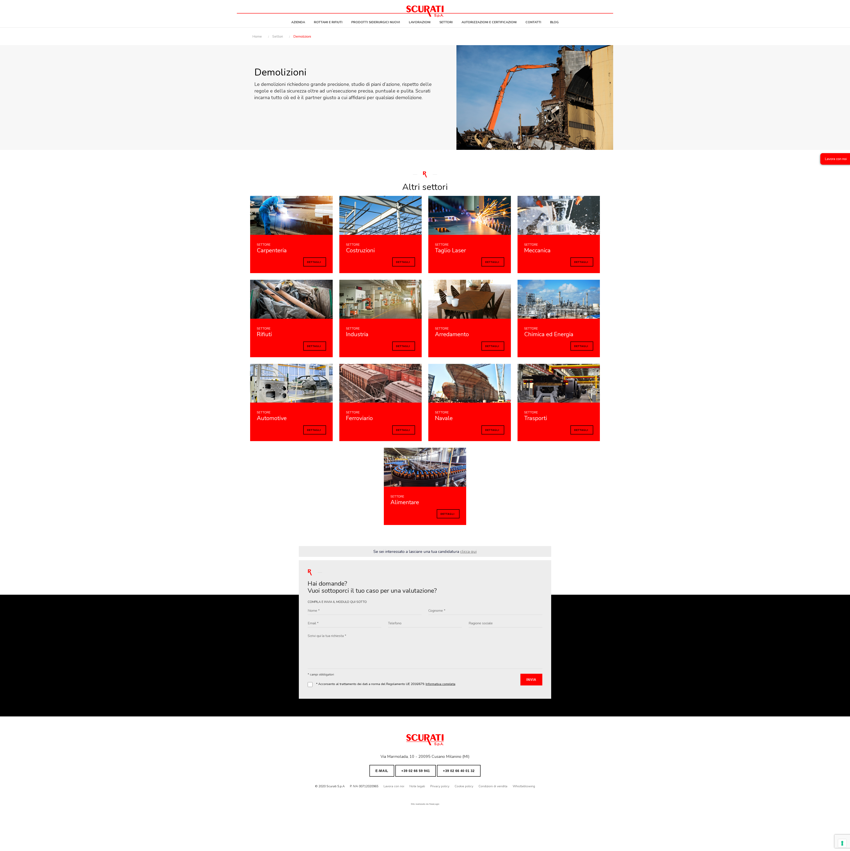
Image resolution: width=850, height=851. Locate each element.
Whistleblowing (524, 786)
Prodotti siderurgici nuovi (375, 22)
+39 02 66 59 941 (415, 771)
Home (257, 36)
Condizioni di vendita (493, 786)
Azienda (298, 22)
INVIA (531, 679)
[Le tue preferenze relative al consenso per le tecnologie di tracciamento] (842, 843)
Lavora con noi (394, 786)
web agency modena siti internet (425, 804)
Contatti (533, 22)
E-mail (381, 771)
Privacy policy (439, 786)
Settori (446, 22)
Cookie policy (464, 786)
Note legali (417, 786)
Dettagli (314, 262)
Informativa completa (440, 684)
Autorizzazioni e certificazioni (489, 22)
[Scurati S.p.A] (425, 741)
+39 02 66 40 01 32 (459, 771)
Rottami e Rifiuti (328, 22)
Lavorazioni (420, 22)
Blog (554, 22)
